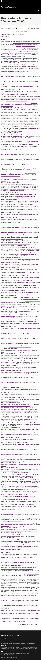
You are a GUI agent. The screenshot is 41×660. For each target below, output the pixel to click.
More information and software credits (31, 648)
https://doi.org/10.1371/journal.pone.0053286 (10, 402)
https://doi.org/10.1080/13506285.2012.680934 (16, 442)
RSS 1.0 (34, 28)
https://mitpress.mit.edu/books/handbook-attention (23, 562)
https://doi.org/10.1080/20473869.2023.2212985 (16, 101)
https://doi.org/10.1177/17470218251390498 (25, 46)
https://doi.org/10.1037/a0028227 (10, 392)
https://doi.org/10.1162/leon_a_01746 (9, 199)
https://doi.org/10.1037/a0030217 (12, 383)
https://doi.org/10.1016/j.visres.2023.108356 (10, 89)
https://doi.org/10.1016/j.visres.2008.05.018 (12, 521)
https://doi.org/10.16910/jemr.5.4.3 (12, 427)
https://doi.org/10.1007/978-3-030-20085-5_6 (11, 558)
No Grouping (24, 31)
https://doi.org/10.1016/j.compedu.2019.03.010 (23, 234)
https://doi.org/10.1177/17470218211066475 (10, 150)
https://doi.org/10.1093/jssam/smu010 (9, 353)
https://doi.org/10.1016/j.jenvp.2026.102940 (15, 56)
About (2, 637)
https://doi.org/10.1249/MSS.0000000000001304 (17, 275)
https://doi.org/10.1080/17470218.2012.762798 (11, 378)
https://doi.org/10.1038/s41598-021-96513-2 (10, 176)
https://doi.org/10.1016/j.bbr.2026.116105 (10, 62)
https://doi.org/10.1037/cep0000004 (8, 365)
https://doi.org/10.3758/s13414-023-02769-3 (17, 94)
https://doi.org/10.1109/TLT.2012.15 (25, 407)
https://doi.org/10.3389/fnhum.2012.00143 (10, 437)
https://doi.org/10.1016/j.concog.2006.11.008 (10, 527)
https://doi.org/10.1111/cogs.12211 (26, 329)
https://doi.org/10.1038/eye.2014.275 (12, 348)
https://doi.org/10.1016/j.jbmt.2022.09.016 (10, 132)
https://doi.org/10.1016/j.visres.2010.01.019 (17, 499)
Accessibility (3, 638)
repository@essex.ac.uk (31, 643)
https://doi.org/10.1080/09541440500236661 (10, 549)
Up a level (3, 27)
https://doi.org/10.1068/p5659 (7, 537)
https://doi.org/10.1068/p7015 (32, 445)
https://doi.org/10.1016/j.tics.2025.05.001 (28, 66)
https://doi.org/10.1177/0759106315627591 (29, 321)
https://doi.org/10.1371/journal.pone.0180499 (22, 280)
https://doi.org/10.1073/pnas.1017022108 (19, 472)
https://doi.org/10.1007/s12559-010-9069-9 (23, 477)
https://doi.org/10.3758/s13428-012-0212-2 (18, 420)
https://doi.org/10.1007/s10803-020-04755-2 (10, 171)
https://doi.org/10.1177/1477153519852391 (10, 217)
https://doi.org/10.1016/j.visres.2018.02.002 (10, 267)
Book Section (9, 34)
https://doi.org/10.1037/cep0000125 (28, 285)
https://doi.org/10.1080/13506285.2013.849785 (11, 370)
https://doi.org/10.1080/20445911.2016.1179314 (13, 317)
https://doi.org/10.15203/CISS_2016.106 (29, 299)
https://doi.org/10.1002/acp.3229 (8, 307)
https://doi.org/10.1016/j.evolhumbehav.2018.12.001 (17, 240)
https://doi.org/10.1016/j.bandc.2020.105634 (26, 194)
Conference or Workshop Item (18, 34)
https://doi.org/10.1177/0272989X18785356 (29, 250)
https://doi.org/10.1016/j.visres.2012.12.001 (14, 397)
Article (5, 34)
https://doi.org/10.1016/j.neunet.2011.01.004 (10, 462)
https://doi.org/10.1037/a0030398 (8, 414)
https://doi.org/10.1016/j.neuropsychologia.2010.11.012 (16, 489)
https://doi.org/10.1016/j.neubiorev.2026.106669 (28, 51)
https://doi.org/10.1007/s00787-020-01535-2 (14, 190)
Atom (30, 28)
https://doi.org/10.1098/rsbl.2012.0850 (16, 387)
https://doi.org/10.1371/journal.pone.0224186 (10, 212)
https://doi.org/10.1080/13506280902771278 (24, 504)
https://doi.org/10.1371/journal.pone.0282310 (22, 137)
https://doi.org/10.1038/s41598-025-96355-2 (10, 72)
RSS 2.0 (38, 28)
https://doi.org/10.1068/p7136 (25, 430)
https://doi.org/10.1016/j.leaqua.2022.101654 (29, 144)
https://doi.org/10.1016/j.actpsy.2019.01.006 (17, 245)
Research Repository (8, 7)
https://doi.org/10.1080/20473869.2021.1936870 (13, 107)
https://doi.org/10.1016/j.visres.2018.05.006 (10, 257)
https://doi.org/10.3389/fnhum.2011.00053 (10, 467)
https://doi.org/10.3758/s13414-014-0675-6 (27, 358)
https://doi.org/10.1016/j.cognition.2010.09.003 (16, 494)
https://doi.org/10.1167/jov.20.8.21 (26, 204)
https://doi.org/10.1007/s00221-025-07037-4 (10, 77)
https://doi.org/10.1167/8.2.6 (16, 532)
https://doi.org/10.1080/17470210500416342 (20, 542)
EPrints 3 (23, 647)
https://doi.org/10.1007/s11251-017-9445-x (10, 262)
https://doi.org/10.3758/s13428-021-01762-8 (23, 126)
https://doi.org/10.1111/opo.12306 (10, 312)
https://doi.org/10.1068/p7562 (28, 373)
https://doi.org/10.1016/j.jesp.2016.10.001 (16, 290)
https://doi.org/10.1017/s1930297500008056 (10, 182)
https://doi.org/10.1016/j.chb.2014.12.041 (25, 345)
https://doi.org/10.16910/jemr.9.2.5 (8, 326)
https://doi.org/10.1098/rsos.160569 (8, 295)
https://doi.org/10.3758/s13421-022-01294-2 (10, 155)
